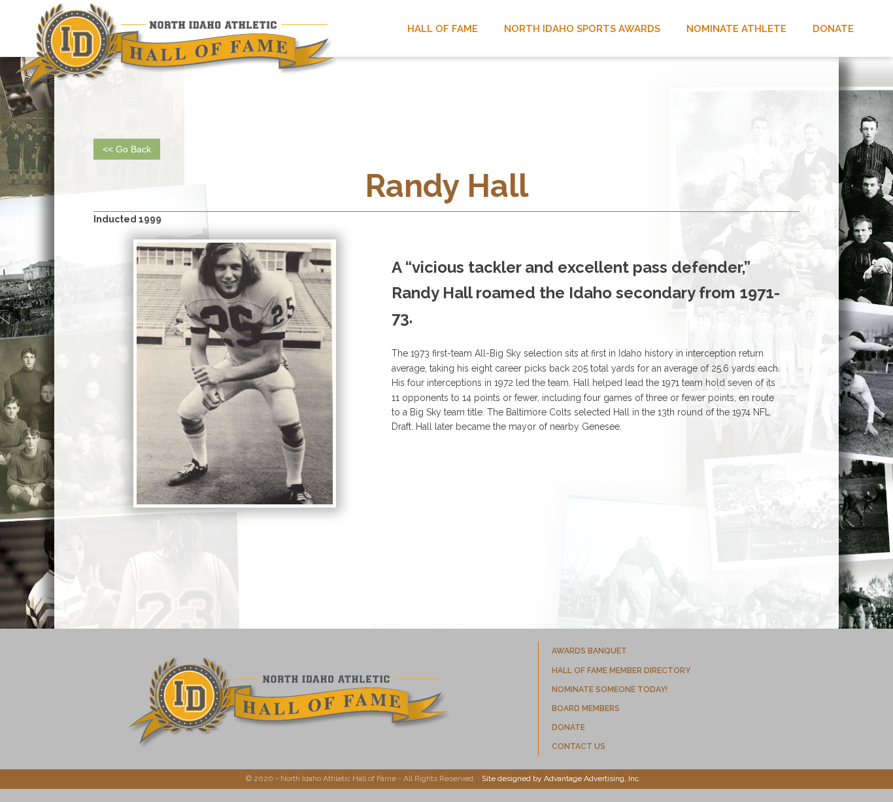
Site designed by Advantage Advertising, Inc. (561, 778)
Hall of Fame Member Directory (621, 670)
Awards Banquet (589, 650)
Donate (833, 29)
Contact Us (578, 746)
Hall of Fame (442, 29)
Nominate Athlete (736, 29)
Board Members (586, 708)
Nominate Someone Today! (609, 689)
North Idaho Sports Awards (582, 29)
